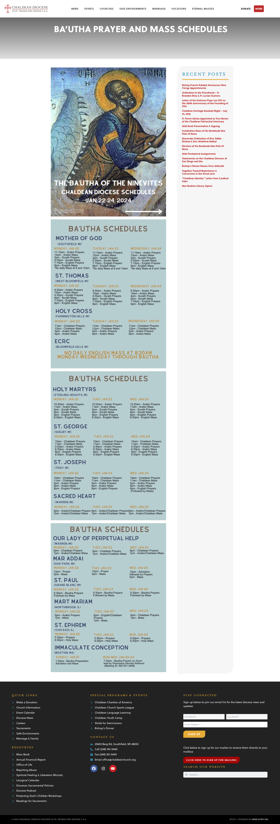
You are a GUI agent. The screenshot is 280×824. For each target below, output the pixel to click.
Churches (107, 8)
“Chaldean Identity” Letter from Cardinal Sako (205, 180)
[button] (265, 8)
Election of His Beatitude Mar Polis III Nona (203, 147)
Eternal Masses (203, 8)
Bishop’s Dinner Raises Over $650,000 (203, 166)
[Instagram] (103, 768)
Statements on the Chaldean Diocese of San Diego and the (204, 160)
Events (89, 8)
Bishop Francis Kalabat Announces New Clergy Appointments (204, 86)
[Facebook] (94, 768)
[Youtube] (113, 768)
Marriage (159, 8)
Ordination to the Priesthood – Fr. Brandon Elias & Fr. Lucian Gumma (201, 94)
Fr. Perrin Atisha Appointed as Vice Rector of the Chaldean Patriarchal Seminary (205, 120)
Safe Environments (132, 8)
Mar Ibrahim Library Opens (197, 186)
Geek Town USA (260, 819)
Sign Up (194, 734)
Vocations (179, 8)
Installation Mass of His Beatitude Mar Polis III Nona (203, 132)
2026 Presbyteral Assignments (199, 153)
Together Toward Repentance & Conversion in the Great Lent (199, 172)
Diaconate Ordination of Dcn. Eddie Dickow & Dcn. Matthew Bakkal (202, 140)
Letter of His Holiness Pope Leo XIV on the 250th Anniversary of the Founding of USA (205, 103)
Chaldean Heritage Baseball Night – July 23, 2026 (204, 112)
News (75, 8)
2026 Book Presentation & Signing (201, 126)
